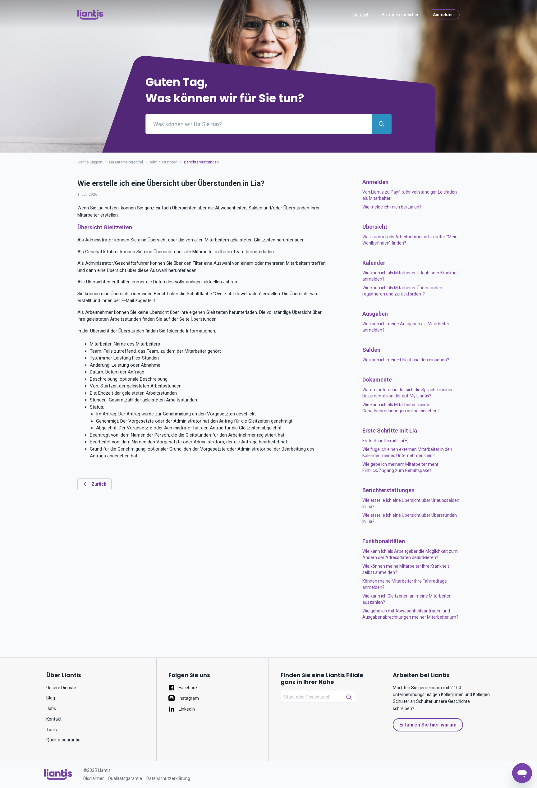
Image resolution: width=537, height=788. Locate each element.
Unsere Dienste (61, 687)
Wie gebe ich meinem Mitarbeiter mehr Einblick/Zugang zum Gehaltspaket (400, 467)
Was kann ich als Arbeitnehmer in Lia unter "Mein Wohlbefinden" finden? (409, 239)
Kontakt (54, 719)
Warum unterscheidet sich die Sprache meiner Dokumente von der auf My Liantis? (407, 392)
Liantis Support (90, 162)
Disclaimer (93, 778)
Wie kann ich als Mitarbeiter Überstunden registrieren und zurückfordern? (402, 290)
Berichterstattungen (201, 162)
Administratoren (163, 162)
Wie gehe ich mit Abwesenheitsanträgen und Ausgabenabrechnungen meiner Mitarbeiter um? (410, 614)
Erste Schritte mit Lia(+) (385, 440)
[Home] (90, 15)
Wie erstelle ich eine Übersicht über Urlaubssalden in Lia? (410, 503)
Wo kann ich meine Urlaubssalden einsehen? (405, 359)
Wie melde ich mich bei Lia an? (391, 206)
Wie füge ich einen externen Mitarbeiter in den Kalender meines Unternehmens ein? (407, 452)
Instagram (188, 698)
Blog (50, 697)
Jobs (51, 708)
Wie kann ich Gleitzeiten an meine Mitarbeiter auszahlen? (406, 599)
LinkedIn (186, 709)
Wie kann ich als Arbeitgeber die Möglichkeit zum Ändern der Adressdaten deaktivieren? (410, 554)
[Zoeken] (349, 697)
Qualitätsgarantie (63, 739)
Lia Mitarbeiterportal (126, 162)
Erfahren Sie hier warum (428, 725)
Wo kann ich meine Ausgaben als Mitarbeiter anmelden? (405, 326)
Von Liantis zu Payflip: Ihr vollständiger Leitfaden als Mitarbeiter (409, 195)
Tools (51, 729)
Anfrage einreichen (401, 14)
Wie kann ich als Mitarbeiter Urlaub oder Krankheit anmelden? (410, 276)
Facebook (188, 687)
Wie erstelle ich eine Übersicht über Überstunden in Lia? (409, 518)
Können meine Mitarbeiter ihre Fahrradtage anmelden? (404, 584)
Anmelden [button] (443, 14)
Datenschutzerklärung (168, 778)
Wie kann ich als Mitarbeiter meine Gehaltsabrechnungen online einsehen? (401, 407)
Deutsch (361, 14)
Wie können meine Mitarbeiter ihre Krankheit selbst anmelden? (405, 569)
